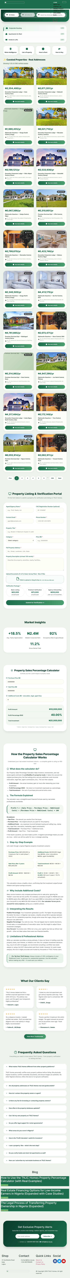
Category (9, 537)
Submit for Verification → (35, 602)
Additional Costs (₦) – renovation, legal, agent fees (25, 696)
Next (59, 478)
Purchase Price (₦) (14, 678)
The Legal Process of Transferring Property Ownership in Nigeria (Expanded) (29, 1204)
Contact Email (11, 517)
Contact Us (57, 6)
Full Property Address (13, 547)
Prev (10, 478)
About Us (56, 4)
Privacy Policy (58, 9)
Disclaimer (57, 13)
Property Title (11, 528)
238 (52, 478)
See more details (19, 101)
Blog (55, 15)
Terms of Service (59, 11)
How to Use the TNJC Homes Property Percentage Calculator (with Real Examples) (33, 1179)
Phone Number (41, 517)
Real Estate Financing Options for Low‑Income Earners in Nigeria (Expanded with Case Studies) (32, 1192)
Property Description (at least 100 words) (20, 556)
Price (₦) (39, 537)
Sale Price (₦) (12, 687)
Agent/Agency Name (13, 506)
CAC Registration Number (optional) (48, 506)
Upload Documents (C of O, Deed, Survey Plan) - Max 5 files (25, 574)
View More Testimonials (35, 1036)
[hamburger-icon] (64, 2)
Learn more (4, 1185)
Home (55, 2)
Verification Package (13, 586)
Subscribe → (47, 1236)
